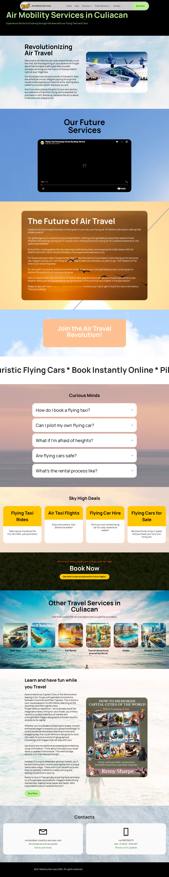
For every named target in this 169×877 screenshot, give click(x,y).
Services (86, 6)
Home (69, 6)
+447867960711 (126, 840)
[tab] (84, 410)
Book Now (140, 6)
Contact (116, 6)
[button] (84, 410)
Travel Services (101, 6)
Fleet (77, 6)
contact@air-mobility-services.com (43, 840)
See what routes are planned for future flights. (84, 576)
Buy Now (32, 793)
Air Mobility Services (41, 6)
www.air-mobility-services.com (67, 286)
